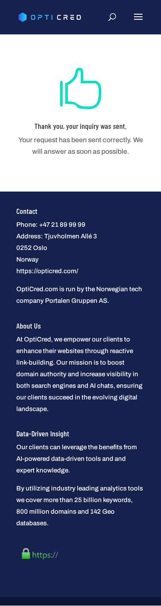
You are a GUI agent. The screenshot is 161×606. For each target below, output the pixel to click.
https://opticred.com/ (47, 271)
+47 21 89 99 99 (62, 224)
